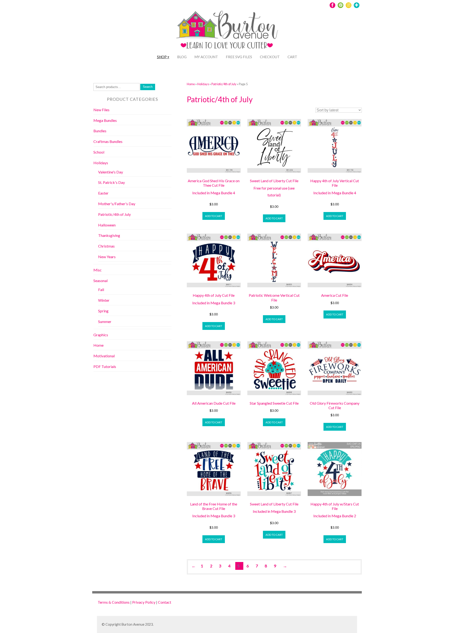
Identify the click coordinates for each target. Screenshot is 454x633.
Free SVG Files (239, 57)
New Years (107, 256)
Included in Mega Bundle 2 (334, 515)
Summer (104, 321)
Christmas (106, 246)
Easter (103, 193)
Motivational (104, 356)
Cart (292, 57)
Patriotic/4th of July (223, 84)
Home (191, 84)
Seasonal (100, 280)
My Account (206, 57)
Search (148, 87)
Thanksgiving (109, 235)
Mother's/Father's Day (116, 203)
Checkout (270, 57)
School (98, 152)
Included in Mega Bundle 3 (213, 303)
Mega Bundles (105, 120)
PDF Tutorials (104, 366)
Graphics (100, 334)
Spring (103, 311)
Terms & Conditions (114, 602)
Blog (182, 57)
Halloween (107, 225)
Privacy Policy (143, 602)
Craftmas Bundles (107, 141)
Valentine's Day (110, 172)
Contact (164, 602)
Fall (101, 289)
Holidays (203, 84)
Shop (162, 57)
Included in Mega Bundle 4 (213, 192)
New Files (101, 109)
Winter (103, 300)
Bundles (99, 130)
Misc (97, 270)
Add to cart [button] (213, 215)
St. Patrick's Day (111, 182)
